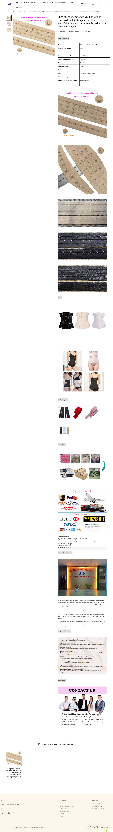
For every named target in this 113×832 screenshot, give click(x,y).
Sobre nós (19, 7)
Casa (14, 12)
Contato (72, 2)
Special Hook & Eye (46, 2)
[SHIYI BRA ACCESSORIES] (10, 5)
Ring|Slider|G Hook (60, 2)
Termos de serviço (97, 806)
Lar (17, 2)
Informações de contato (98, 804)
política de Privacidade (98, 809)
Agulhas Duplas (22, 12)
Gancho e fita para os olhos (29, 2)
